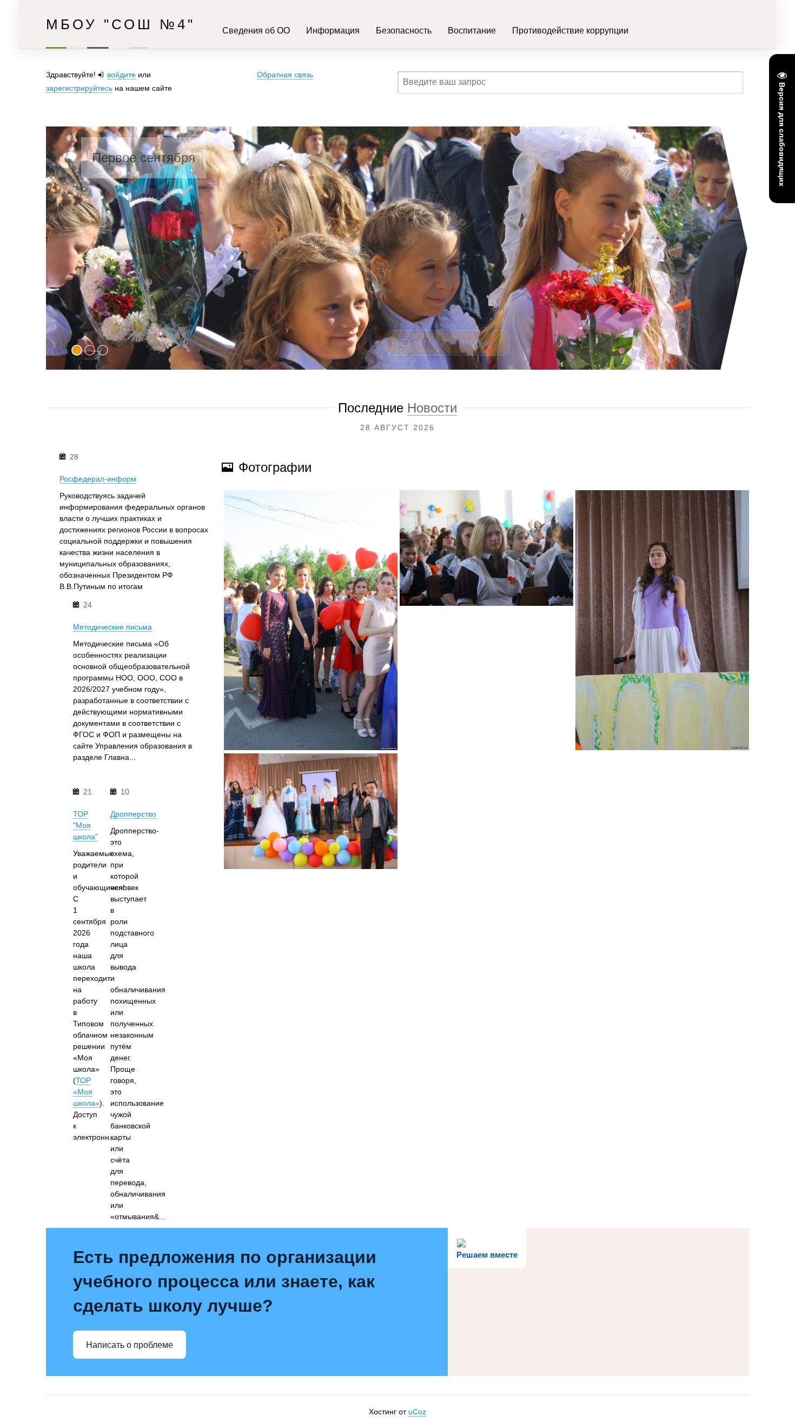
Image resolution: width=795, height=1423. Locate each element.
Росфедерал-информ (97, 479)
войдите (121, 74)
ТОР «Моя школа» (86, 1091)
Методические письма (112, 627)
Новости (432, 407)
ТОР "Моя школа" (85, 825)
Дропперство (133, 814)
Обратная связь (285, 74)
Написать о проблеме (129, 1344)
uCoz (417, 1411)
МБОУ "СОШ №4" (120, 24)
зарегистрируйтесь (79, 88)
